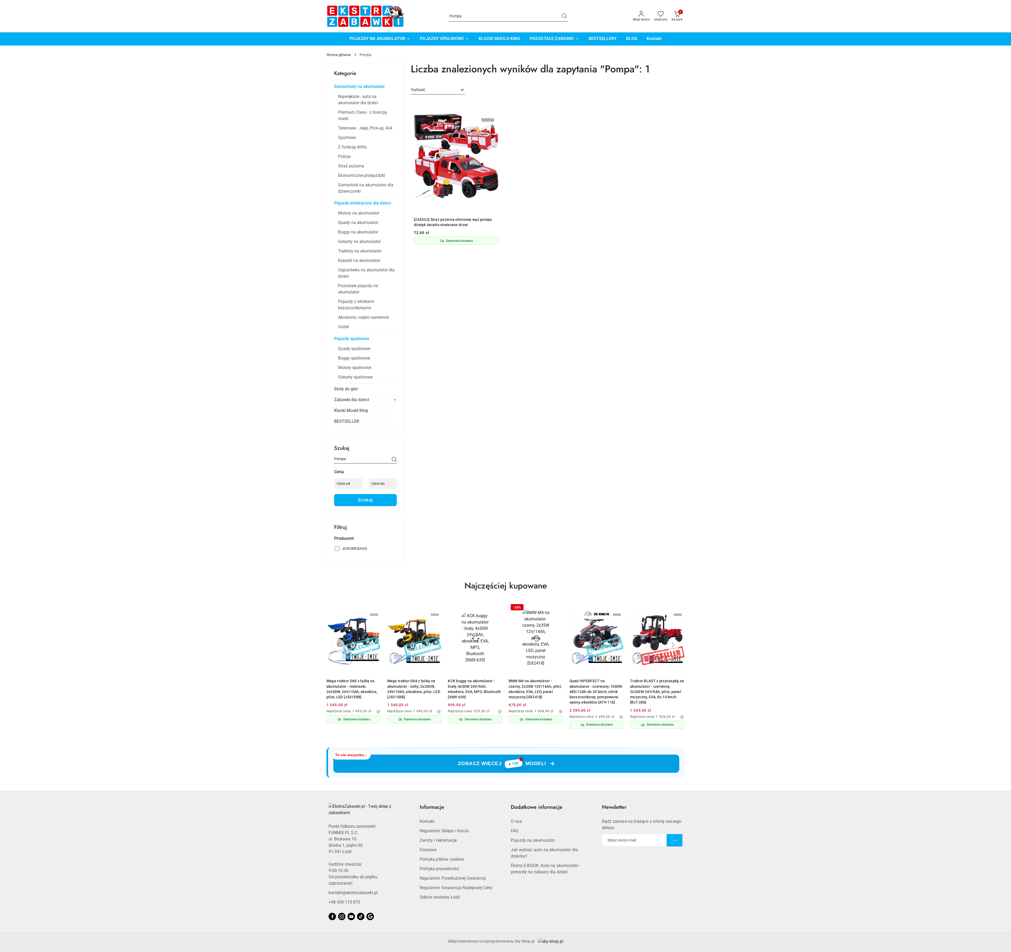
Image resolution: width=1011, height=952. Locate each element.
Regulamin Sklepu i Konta (444, 830)
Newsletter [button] (614, 807)
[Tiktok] (360, 916)
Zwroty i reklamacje (438, 840)
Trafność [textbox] (418, 90)
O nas (516, 821)
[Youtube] (351, 916)
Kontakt (427, 821)
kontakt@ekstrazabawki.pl (353, 892)
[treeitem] (365, 86)
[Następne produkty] (673, 645)
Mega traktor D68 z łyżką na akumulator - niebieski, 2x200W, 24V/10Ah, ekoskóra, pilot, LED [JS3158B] (352, 689)
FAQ (514, 830)
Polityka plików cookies (442, 859)
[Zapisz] (674, 840)
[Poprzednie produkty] (338, 645)
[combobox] (438, 90)
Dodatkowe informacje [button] (536, 807)
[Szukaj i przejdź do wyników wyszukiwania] (564, 16)
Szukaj (365, 499)
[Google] (370, 916)
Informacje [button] (432, 807)
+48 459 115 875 (344, 902)
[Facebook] (332, 916)
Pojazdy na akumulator (533, 840)
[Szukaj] (394, 460)
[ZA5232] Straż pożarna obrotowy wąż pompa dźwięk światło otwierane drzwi (453, 222)
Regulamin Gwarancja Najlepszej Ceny (456, 887)
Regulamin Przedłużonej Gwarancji (453, 878)
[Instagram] (341, 916)
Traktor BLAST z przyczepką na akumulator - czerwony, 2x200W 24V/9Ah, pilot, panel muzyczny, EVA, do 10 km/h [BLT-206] (657, 691)
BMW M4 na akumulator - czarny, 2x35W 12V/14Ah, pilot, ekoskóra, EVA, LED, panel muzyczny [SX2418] (535, 689)
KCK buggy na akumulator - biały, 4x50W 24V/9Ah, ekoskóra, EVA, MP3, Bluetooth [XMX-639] (474, 689)
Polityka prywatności (439, 868)
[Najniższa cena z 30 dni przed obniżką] (378, 711)
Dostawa (428, 849)
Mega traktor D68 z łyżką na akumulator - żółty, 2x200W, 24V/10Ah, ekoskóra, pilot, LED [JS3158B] (413, 689)
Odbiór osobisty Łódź (440, 897)
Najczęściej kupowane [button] (505, 586)
